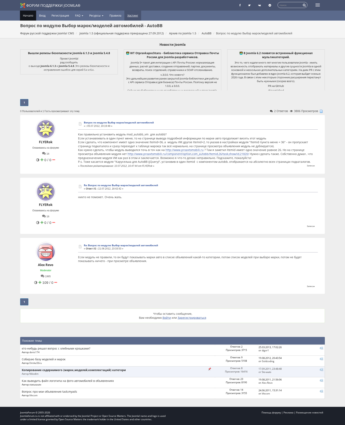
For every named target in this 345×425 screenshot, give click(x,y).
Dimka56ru (35, 362)
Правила (115, 15)
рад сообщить (69, 62)
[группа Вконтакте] (259, 5)
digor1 (265, 350)
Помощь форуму (271, 412)
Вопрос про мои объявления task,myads (49, 391)
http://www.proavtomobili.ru (185, 150)
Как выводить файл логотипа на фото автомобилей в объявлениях (68, 381)
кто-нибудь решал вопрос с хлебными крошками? (56, 348)
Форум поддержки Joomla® (53, 5)
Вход (42, 15)
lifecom (33, 395)
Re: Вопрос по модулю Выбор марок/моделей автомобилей (121, 185)
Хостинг (132, 15)
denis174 (34, 352)
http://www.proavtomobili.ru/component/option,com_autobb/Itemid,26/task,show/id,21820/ (188, 154)
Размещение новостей (309, 412)
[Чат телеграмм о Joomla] (270, 5)
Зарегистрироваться (192, 318)
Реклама (288, 412)
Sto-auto (266, 371)
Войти (167, 318)
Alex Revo (45, 265)
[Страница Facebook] (240, 5)
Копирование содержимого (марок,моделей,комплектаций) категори (74, 370)
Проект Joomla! (69, 58)
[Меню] (317, 5)
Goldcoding (268, 361)
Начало (28, 15)
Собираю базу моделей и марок (43, 359)
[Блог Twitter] (249, 5)
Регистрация (60, 15)
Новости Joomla (173, 44)
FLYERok (46, 142)
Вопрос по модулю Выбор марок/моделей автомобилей (119, 122)
